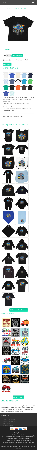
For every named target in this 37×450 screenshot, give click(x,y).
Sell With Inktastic (8, 425)
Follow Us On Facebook (9, 419)
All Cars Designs (18, 397)
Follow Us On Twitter (9, 421)
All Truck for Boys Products (18, 310)
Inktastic (5, 2)
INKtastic (23, 437)
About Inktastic (7, 423)
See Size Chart (17, 56)
